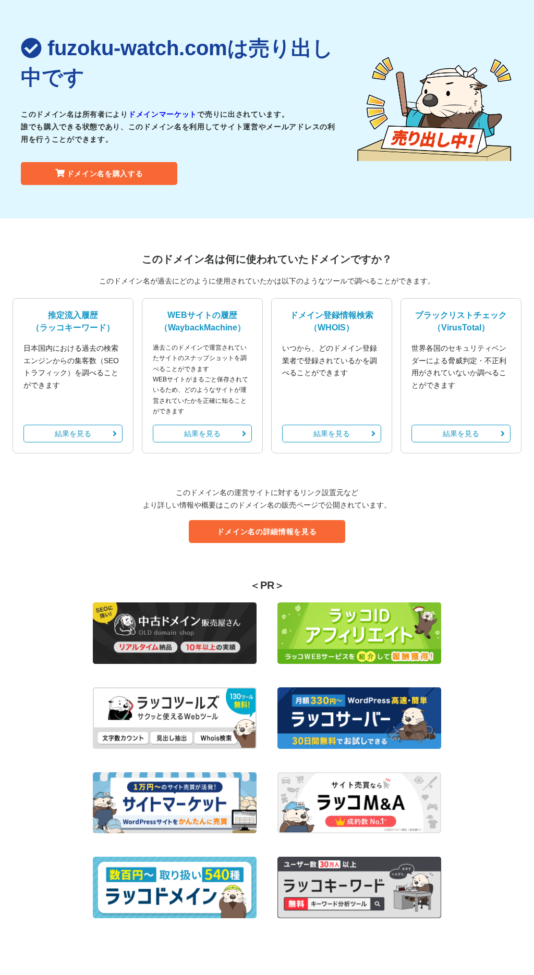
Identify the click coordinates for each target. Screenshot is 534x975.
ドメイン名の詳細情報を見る (267, 531)
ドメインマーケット (162, 114)
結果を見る (73, 433)
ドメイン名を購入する (105, 173)
